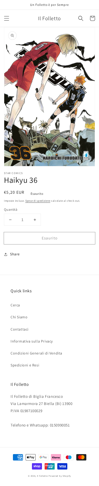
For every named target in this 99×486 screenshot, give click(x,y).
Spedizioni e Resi (25, 365)
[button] (6, 18)
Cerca (15, 305)
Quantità (10, 209)
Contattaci (20, 329)
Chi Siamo (19, 317)
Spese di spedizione (37, 200)
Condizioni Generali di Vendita (36, 353)
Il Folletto (42, 475)
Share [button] (15, 254)
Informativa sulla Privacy (32, 341)
